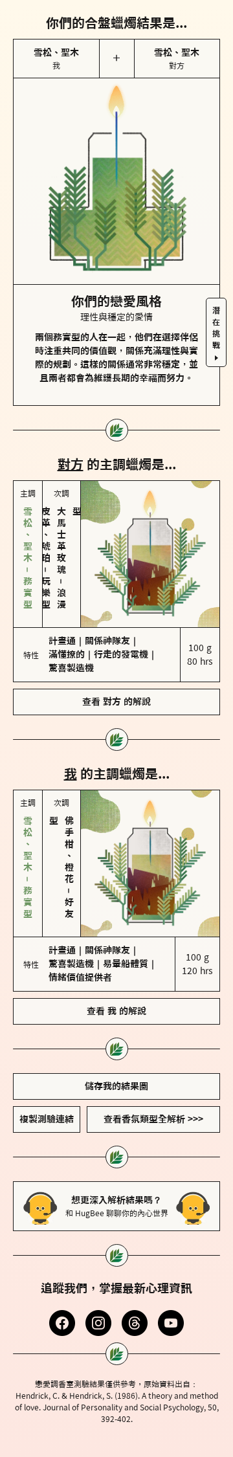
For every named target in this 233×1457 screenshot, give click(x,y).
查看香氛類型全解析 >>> (153, 1119)
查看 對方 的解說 (116, 701)
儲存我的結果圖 (116, 1086)
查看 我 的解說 (116, 1011)
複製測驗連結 (46, 1119)
